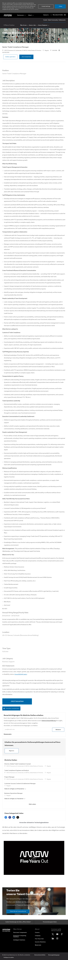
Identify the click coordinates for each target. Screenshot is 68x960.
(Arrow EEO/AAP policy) (20, 674)
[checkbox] (10, 57)
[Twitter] (52, 934)
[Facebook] (62, 934)
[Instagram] (57, 938)
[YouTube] (57, 934)
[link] (7, 734)
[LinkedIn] (52, 938)
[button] (46, 15)
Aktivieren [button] (58, 729)
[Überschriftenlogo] (8, 15)
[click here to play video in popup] (34, 858)
